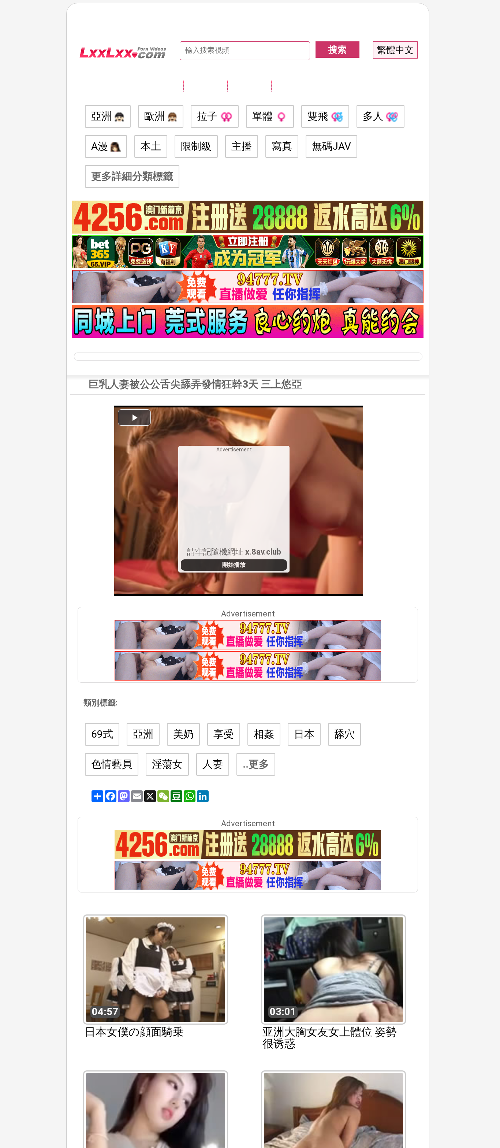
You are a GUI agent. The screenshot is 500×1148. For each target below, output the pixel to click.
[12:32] (333, 1124)
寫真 (282, 146)
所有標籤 (205, 85)
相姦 (264, 734)
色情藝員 (111, 764)
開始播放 (234, 565)
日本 (304, 734)
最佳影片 (293, 85)
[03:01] (333, 968)
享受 (223, 734)
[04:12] (155, 1124)
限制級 (196, 146)
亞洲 (102, 116)
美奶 (183, 734)
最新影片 (249, 85)
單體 (263, 116)
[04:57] (155, 968)
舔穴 (344, 734)
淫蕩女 (167, 764)
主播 (241, 146)
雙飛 (319, 116)
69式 (102, 734)
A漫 (101, 146)
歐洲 (155, 116)
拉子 (208, 116)
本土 (151, 146)
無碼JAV (331, 146)
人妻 (212, 764)
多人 (374, 116)
